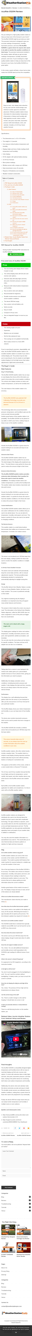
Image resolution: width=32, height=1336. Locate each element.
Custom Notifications (17, 196)
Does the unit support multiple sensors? (19, 222)
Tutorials (3, 1207)
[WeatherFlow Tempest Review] (8, 1229)
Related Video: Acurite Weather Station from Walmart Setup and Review (16, 238)
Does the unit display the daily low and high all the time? (20, 230)
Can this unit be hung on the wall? (20, 232)
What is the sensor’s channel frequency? (19, 225)
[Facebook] (15, 1128)
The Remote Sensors (17, 197)
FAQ (10, 204)
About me (4, 1268)
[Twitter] (19, 1128)
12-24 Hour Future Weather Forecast (21, 199)
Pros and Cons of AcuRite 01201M (14, 185)
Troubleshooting (6, 1204)
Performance (15, 202)
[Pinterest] (24, 1128)
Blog (2, 1197)
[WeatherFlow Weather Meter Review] (24, 1247)
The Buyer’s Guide (10, 187)
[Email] (28, 1128)
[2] (28, 916)
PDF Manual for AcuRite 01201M (13, 183)
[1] (5, 901)
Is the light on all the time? (18, 227)
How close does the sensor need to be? (20, 219)
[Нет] (30, 1331)
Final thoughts (8, 240)
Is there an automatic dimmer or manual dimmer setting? (20, 234)
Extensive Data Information (18, 194)
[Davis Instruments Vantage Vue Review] (24, 1229)
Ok (16, 1332)
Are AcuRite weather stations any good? (20, 207)
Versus (3, 1211)
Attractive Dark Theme (17, 193)
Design (14, 201)
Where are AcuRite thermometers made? (20, 210)
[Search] (29, 2)
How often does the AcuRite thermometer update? (19, 213)
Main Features (12, 189)
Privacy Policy (5, 1271)
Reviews (3, 1200)
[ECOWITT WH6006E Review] (8, 1247)
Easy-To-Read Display (17, 191)
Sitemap (3, 1275)
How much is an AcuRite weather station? (20, 216)
